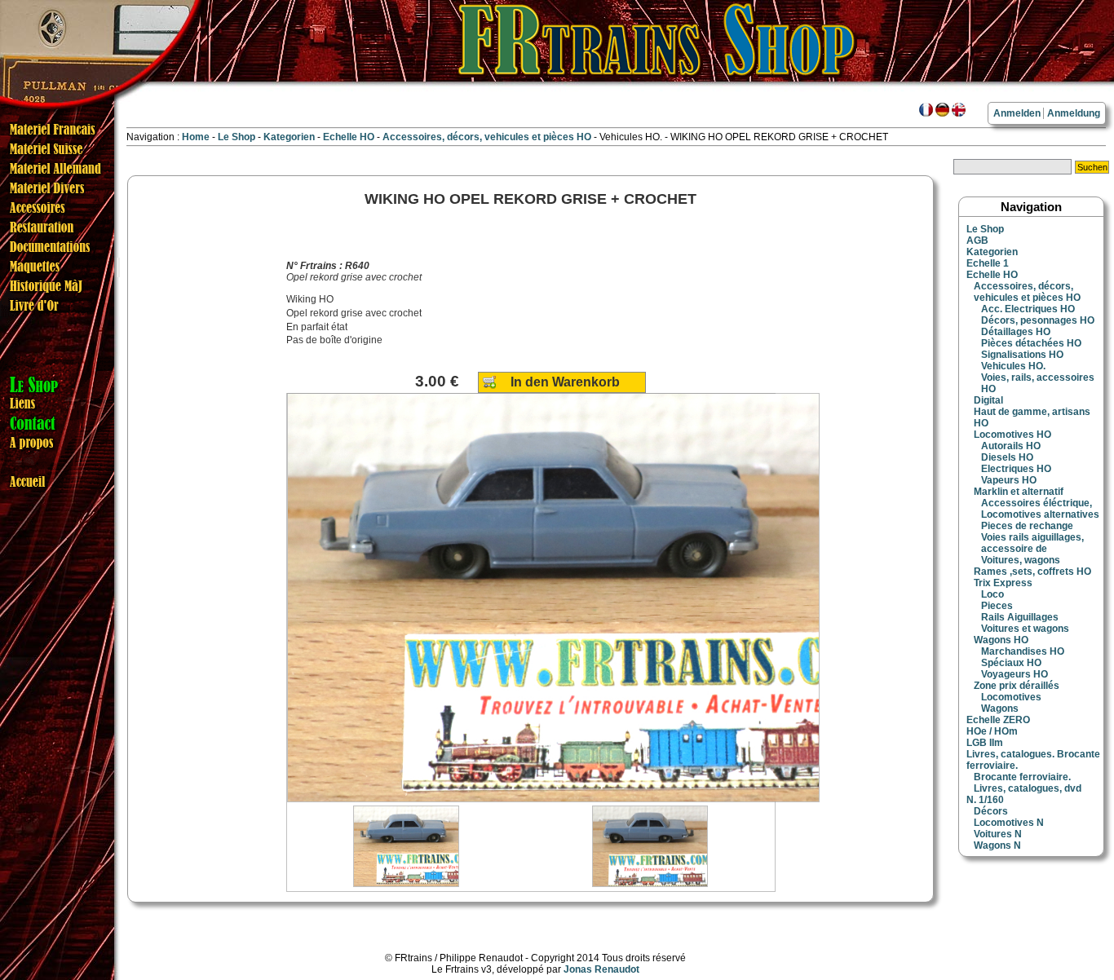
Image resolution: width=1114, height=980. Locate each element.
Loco (992, 594)
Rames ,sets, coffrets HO (1032, 571)
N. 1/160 (985, 800)
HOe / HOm (992, 731)
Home (196, 137)
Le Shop (236, 137)
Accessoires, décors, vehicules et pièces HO (488, 137)
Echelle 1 (987, 263)
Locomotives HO (1012, 434)
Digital (988, 400)
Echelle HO (350, 137)
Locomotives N (1009, 822)
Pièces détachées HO (1031, 343)
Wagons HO (1001, 640)
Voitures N (998, 834)
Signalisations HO (1022, 354)
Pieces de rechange (1027, 526)
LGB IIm (984, 742)
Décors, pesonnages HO (1037, 320)
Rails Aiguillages (1020, 617)
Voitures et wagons (1025, 628)
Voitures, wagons (1020, 560)
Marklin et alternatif (1018, 491)
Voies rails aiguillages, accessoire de (1032, 543)
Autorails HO (1011, 446)
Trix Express (1003, 583)
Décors (991, 811)
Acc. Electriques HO (1028, 309)
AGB (977, 240)
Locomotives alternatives (1040, 514)
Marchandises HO (1022, 651)
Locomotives (1011, 697)
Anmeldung (1073, 113)
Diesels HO (1007, 457)
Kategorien (290, 137)
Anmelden (1017, 113)
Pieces (997, 605)
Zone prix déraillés (1016, 685)
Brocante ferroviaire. (1022, 777)
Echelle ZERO (998, 720)
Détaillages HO (1015, 332)
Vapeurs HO (1009, 480)
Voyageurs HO (1014, 674)
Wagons (1000, 708)
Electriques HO (1016, 469)
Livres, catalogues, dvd (1027, 788)
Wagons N (997, 845)
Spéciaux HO (1011, 663)
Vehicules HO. (1013, 366)
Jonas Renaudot (601, 969)
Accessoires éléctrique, (1036, 503)
